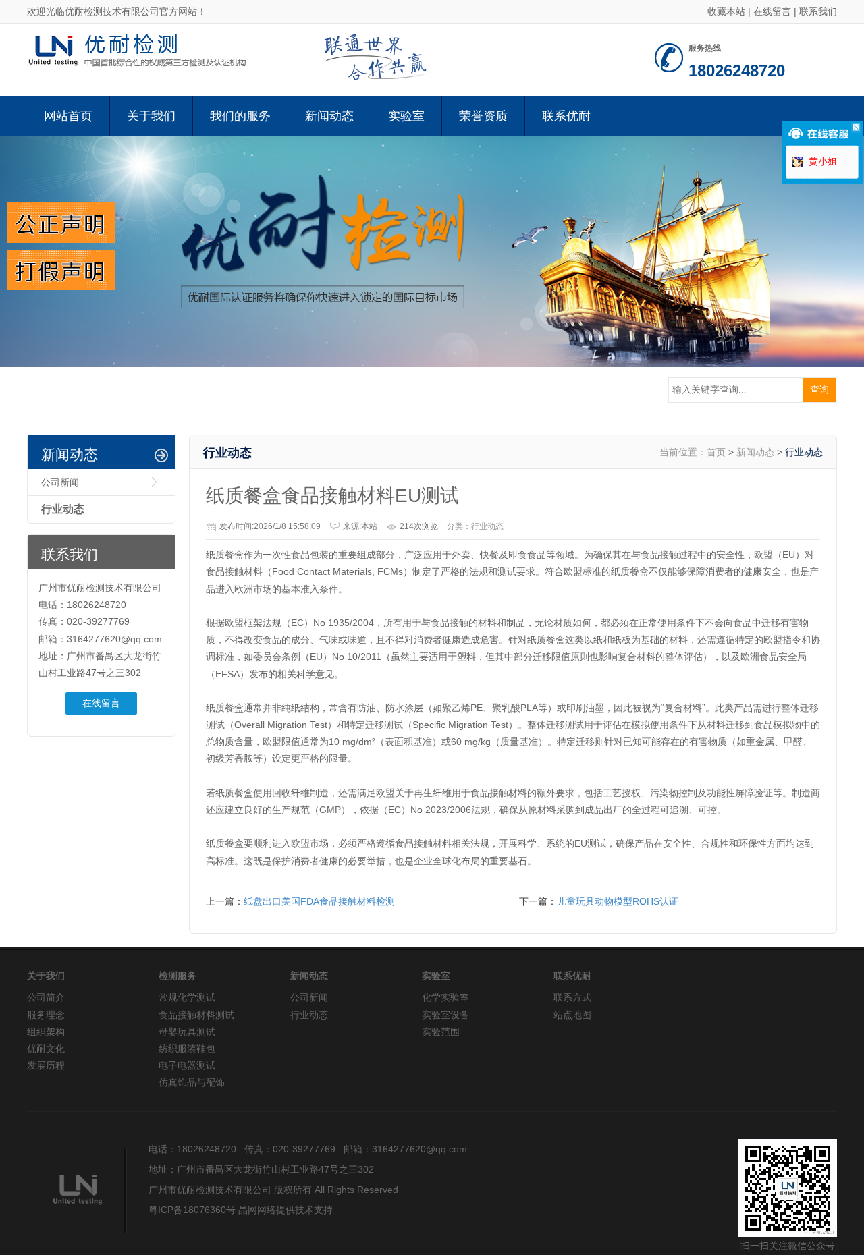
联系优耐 (566, 116)
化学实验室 (445, 997)
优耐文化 (46, 1048)
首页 (716, 452)
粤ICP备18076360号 (192, 1209)
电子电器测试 (187, 1065)
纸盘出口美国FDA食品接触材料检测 (319, 901)
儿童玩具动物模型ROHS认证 (617, 901)
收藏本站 (726, 11)
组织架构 (46, 1031)
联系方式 (572, 997)
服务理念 (46, 1014)
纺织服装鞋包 (187, 1048)
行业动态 (62, 509)
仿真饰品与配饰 (192, 1082)
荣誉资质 (483, 116)
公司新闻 (60, 482)
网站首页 (68, 116)
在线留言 (772, 11)
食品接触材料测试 (196, 1014)
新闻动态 (329, 116)
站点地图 (572, 1014)
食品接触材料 (423, 843)
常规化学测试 (187, 997)
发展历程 (46, 1065)
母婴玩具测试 (187, 1031)
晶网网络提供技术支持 (285, 1209)
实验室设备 (445, 1014)
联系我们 (818, 11)
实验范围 (441, 1031)
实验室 (406, 116)
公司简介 (46, 997)
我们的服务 (240, 116)
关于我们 (151, 116)
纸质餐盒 (225, 707)
